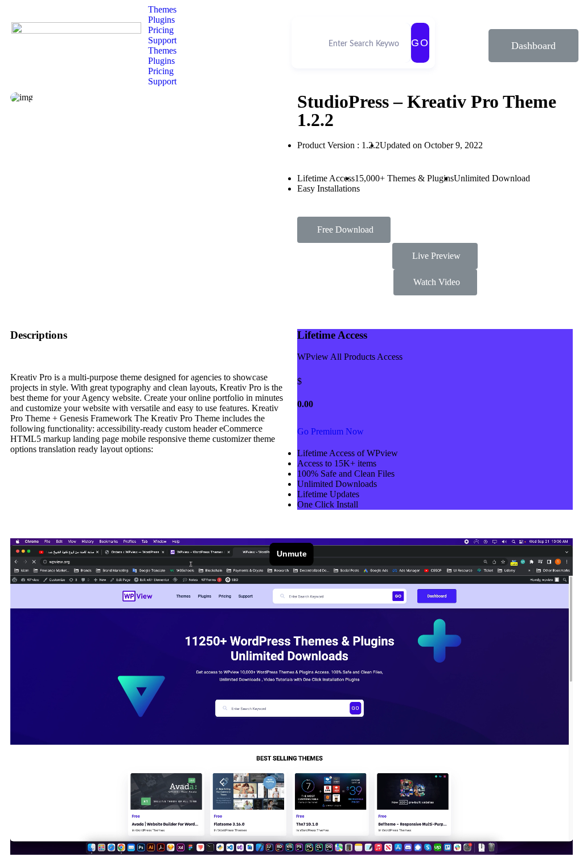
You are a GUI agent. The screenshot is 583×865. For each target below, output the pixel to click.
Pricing (161, 30)
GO (420, 42)
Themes (162, 9)
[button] (533, 45)
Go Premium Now (330, 431)
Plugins (161, 20)
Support (162, 40)
